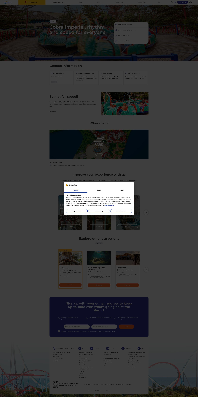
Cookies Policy (109, 205)
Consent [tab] (75, 190)
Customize (98, 211)
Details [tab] (99, 190)
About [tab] (122, 190)
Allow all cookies (121, 211)
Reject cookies (77, 211)
